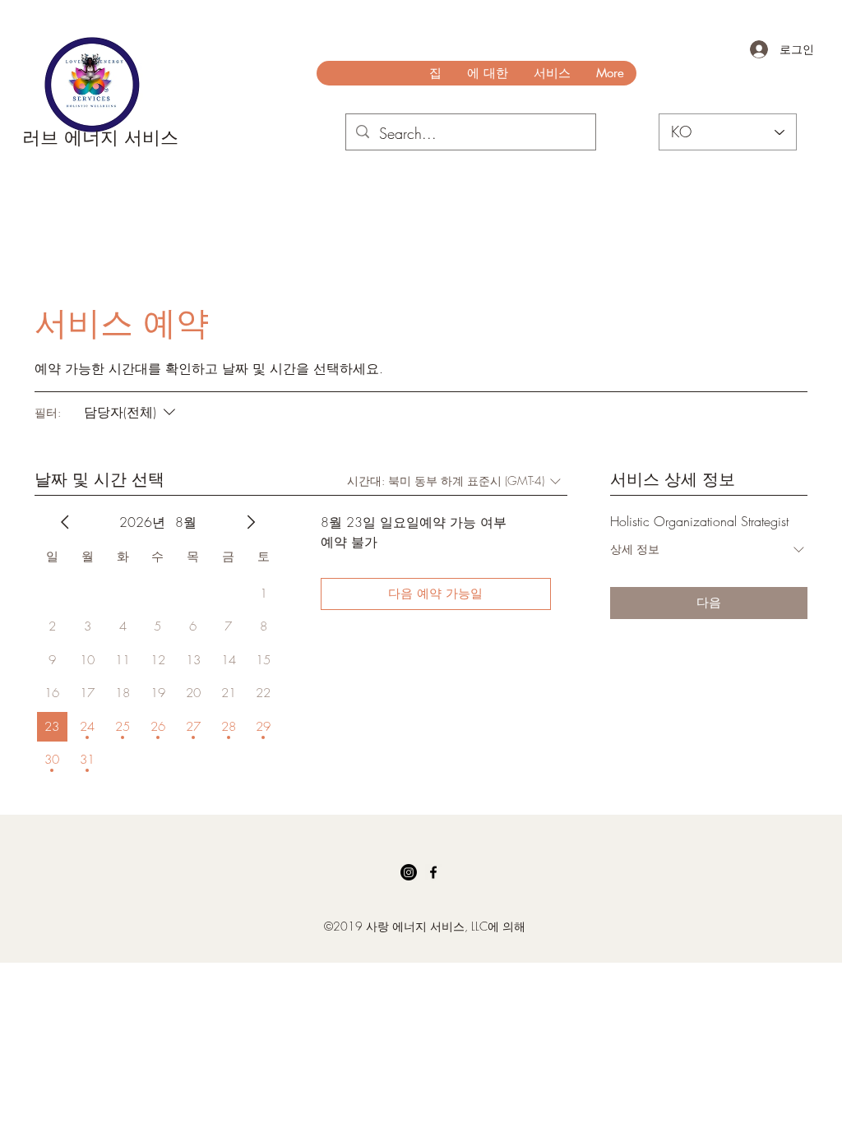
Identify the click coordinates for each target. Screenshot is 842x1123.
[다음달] (251, 522)
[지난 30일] (65, 522)
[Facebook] (433, 872)
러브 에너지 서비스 (100, 137)
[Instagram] (408, 872)
